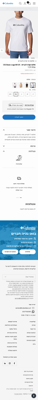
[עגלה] (29, 3)
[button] (33, 395)
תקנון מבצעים (31, 340)
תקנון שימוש (29, 378)
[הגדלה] (2, 50)
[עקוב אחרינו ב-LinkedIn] (5, 363)
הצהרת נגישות (31, 336)
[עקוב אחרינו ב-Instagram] (9, 363)
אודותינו (27, 252)
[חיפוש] (20, 3)
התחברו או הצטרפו (10, 252)
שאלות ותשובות (12, 347)
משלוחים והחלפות (11, 325)
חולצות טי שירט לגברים (26, 61)
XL (16, 94)
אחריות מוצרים (29, 382)
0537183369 (26, 312)
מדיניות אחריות (12, 333)
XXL (10, 94)
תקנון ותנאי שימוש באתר (11, 337)
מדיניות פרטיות (12, 343)
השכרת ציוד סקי (28, 371)
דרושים (31, 386)
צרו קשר (32, 329)
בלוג (34, 344)
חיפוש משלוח (12, 350)
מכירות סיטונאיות (28, 375)
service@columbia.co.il (22, 298)
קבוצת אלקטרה (17, 285)
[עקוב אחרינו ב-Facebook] (14, 363)
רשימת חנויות (31, 333)
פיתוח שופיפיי (18, 394)
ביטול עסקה (13, 329)
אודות (33, 325)
